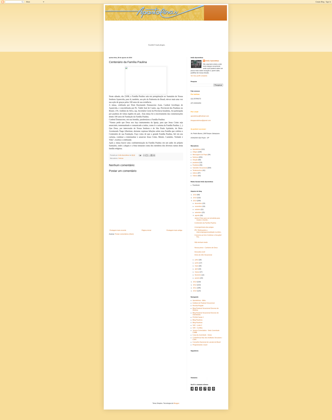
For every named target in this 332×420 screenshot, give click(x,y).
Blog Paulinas (197, 322)
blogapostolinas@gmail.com (201, 120)
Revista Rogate (198, 306)
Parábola (196, 165)
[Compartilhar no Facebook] (151, 155)
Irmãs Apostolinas (212, 61)
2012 (195, 285)
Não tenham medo (201, 242)
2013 (195, 282)
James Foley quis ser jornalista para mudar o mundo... (207, 219)
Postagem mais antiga (174, 230)
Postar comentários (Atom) (124, 234)
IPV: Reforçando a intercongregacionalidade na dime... (208, 231)
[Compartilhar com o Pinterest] (154, 155)
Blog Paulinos (197, 320)
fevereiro (198, 275)
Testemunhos (197, 170)
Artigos (195, 152)
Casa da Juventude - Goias (202, 335)
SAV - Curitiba (197, 328)
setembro (198, 212)
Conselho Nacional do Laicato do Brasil (207, 342)
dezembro (198, 203)
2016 (195, 195)
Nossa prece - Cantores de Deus (206, 248)
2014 (195, 201)
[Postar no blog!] (146, 155)
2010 (195, 291)
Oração (195, 160)
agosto (197, 215)
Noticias (120, 158)
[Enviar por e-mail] (144, 155)
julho (197, 260)
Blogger (176, 403)
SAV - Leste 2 (197, 325)
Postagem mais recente (118, 230)
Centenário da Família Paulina (205, 223)
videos (195, 173)
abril (196, 269)
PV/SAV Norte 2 (198, 317)
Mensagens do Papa (200, 155)
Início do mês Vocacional (203, 255)
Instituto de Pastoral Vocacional (204, 303)
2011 (195, 288)
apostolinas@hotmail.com (200, 116)
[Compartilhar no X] (149, 155)
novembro (198, 206)
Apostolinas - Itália (199, 300)
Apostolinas (197, 149)
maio (197, 266)
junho (197, 263)
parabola (196, 162)
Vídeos (195, 176)
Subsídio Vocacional (200, 168)
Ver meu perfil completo (199, 76)
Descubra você (200, 252)
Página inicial (146, 230)
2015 (195, 198)
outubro (198, 209)
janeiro (197, 278)
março (197, 272)
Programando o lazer (200, 345)
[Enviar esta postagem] (140, 155)
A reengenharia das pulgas (204, 227)
